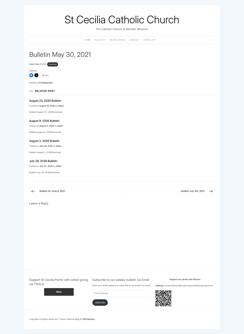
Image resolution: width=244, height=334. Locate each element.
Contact (134, 40)
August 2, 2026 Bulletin (44, 141)
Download (53, 64)
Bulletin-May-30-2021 (37, 64)
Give (59, 291)
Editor (61, 106)
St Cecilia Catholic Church (122, 19)
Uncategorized (46, 82)
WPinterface (89, 319)
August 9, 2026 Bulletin (44, 121)
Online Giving (117, 40)
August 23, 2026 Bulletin (45, 100)
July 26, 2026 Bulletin (43, 161)
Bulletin (100, 40)
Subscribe (100, 302)
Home (88, 40)
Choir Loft (150, 40)
